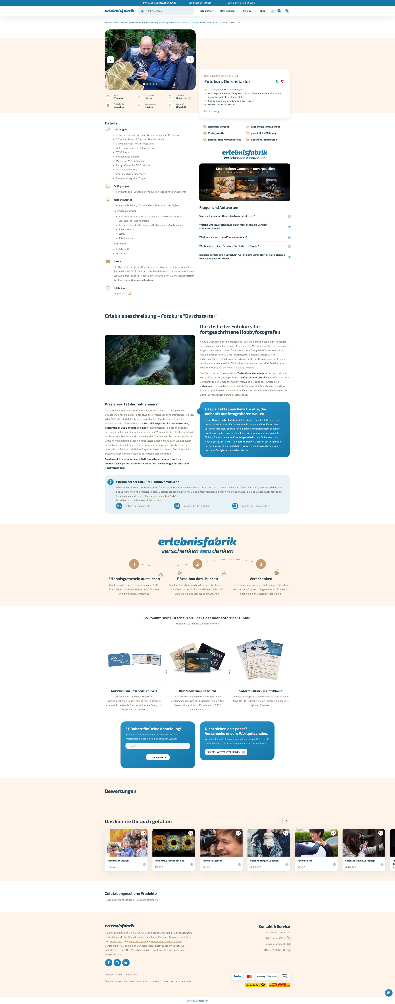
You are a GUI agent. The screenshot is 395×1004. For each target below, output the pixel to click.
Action (187, 937)
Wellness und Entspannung (166, 941)
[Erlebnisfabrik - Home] (120, 11)
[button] (144, 84)
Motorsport (116, 941)
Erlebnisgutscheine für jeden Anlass (138, 22)
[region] (197, 3)
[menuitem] (263, 11)
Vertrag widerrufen (197, 1000)
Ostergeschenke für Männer (203, 22)
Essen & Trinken (138, 941)
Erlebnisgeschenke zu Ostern (173, 22)
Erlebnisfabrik (112, 22)
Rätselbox (116, 949)
